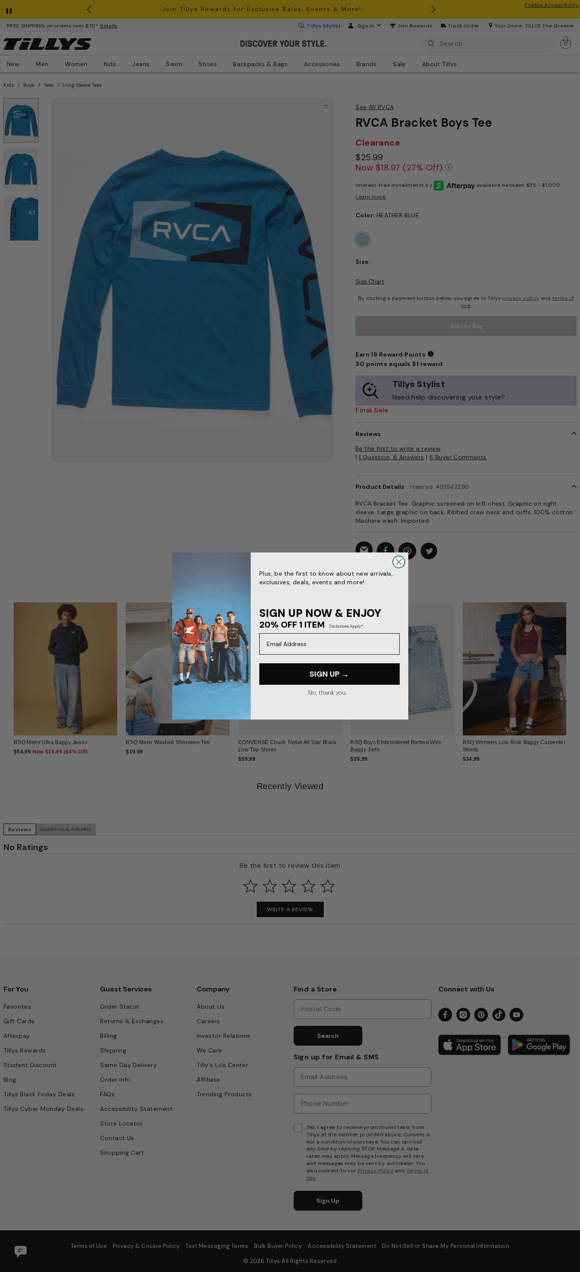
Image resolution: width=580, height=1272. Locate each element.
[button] (571, 663)
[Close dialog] (399, 562)
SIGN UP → (329, 674)
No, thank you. (327, 692)
